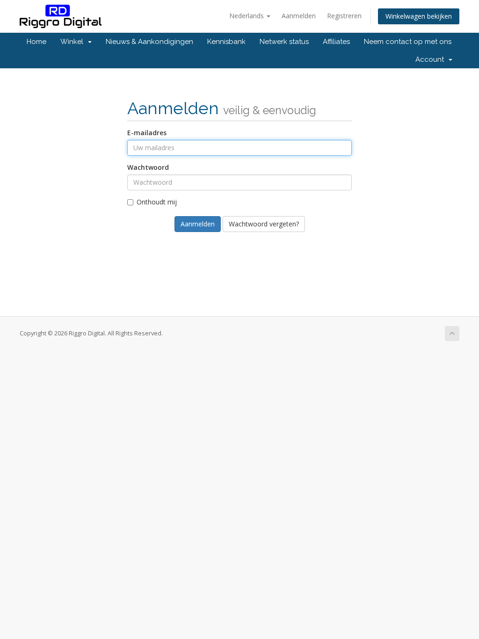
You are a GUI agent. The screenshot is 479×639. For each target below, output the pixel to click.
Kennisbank (226, 41)
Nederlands (247, 15)
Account (431, 59)
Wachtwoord (148, 167)
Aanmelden (299, 15)
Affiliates (336, 41)
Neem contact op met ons (407, 41)
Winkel (73, 41)
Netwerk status (284, 41)
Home (36, 41)
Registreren (344, 15)
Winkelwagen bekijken (418, 16)
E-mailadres (147, 132)
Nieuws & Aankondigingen (149, 41)
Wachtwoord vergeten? (264, 223)
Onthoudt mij (157, 201)
